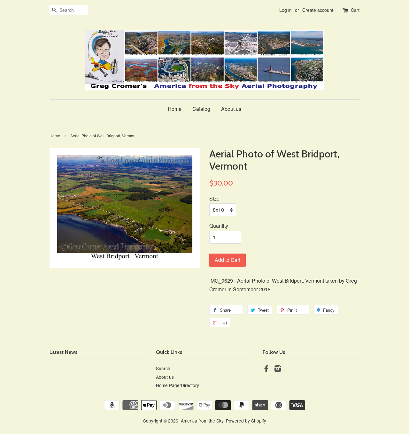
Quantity (218, 225)
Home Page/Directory (177, 385)
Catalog (201, 108)
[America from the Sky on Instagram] (277, 369)
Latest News (63, 352)
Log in (285, 10)
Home (174, 108)
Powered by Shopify (246, 420)
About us (231, 108)
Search (163, 368)
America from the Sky (202, 420)
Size (214, 198)
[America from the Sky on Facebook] (266, 369)
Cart (355, 10)
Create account (317, 10)
